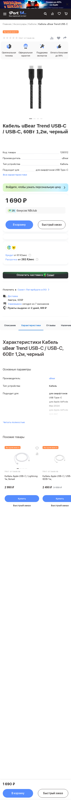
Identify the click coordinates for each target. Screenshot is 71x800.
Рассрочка (11, 259)
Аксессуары (20, 24)
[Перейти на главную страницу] (17, 14)
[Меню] (5, 14)
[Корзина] (66, 14)
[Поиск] (45, 14)
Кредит (9, 255)
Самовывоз (15, 303)
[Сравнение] (52, 14)
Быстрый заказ (52, 224)
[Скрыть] (67, 4)
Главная (7, 24)
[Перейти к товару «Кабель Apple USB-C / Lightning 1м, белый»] (22, 458)
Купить (22, 498)
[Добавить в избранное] (37, 448)
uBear (52, 378)
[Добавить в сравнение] (37, 454)
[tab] (9, 325)
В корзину (19, 224)
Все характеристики (15, 174)
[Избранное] (59, 14)
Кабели (32, 24)
